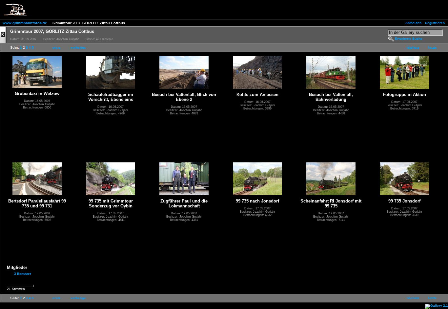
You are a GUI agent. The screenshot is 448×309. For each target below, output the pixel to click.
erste (56, 47)
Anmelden (413, 23)
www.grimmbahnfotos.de (25, 23)
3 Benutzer (22, 273)
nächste (413, 47)
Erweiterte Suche (408, 38)
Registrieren (435, 23)
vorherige (78, 47)
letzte (432, 47)
